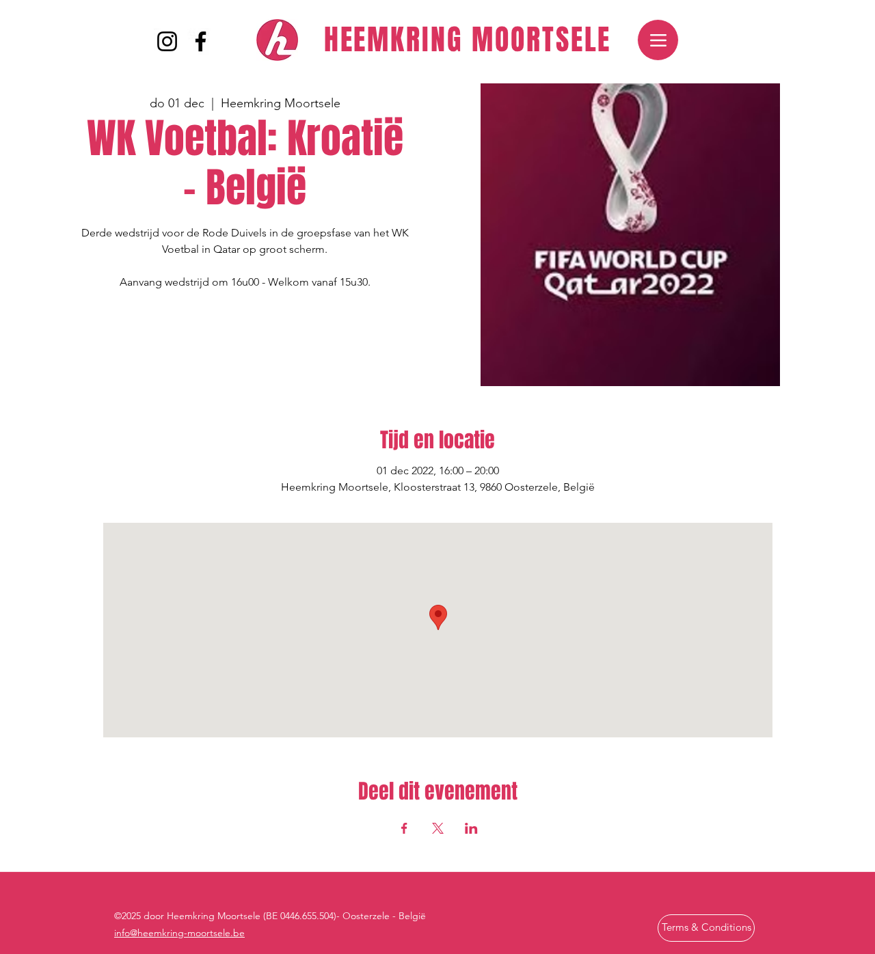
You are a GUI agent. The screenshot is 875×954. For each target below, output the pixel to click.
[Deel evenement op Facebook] (404, 828)
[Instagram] (167, 41)
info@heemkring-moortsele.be (179, 933)
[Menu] (658, 40)
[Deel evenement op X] (437, 828)
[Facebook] (200, 41)
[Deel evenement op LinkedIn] (471, 828)
